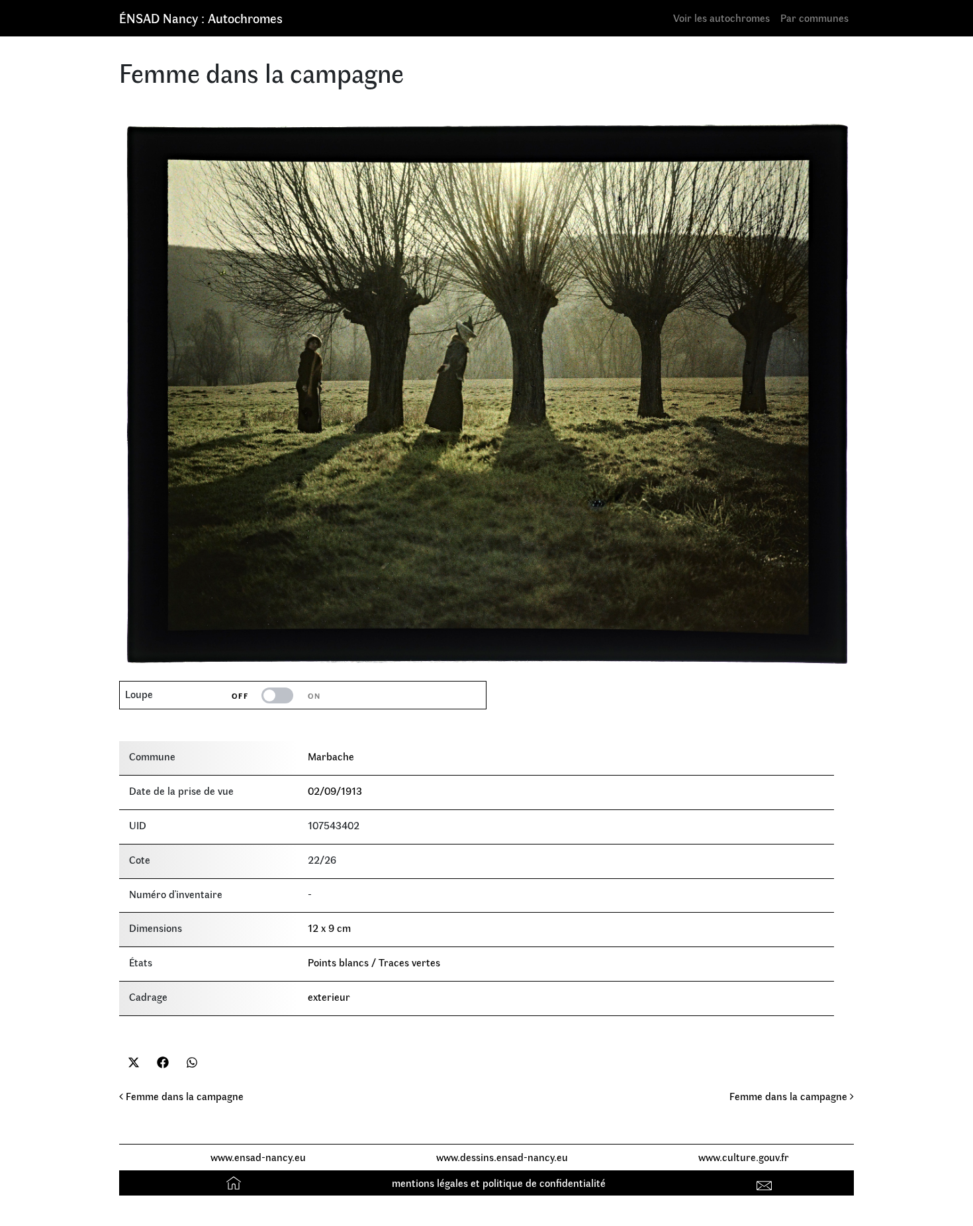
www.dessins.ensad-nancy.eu (502, 1157)
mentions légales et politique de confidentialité (499, 1183)
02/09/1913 (335, 790)
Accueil (235, 1183)
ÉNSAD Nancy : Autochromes (201, 17)
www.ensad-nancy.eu (258, 1157)
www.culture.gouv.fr (743, 1157)
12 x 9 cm (329, 928)
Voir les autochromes (721, 18)
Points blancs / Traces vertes (374, 962)
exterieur (329, 996)
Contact (766, 1183)
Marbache (331, 756)
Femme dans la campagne (183, 1096)
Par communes (814, 18)
